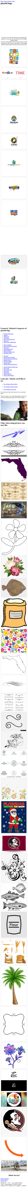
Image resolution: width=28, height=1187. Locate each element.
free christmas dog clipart (10, 389)
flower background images (10, 346)
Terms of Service (5, 1178)
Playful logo (4, 64)
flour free (6, 356)
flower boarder (7, 350)
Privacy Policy (4, 1180)
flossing (6, 335)
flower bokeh (7, 363)
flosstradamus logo (8, 349)
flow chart (6, 371)
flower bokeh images (9, 375)
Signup (9, 1)
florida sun (6, 336)
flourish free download (9, 357)
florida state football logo (10, 342)
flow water (6, 368)
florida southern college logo (11, 367)
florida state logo (8, 370)
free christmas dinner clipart (10, 384)
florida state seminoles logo (10, 364)
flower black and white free (10, 358)
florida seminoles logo (9, 352)
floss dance (6, 338)
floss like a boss (7, 353)
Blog (2, 1)
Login (13, 1)
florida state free (8, 374)
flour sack (6, 340)
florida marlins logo (8, 333)
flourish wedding (8, 361)
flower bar (6, 347)
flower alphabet (7, 345)
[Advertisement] (14, 21)
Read (2, 400)
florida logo (6, 372)
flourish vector (7, 360)
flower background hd (9, 339)
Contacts (5, 1)
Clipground (8, 1182)
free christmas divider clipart (11, 386)
